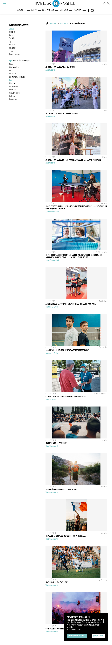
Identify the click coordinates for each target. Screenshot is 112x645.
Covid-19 (12, 73)
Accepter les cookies (76, 635)
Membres (21, 10)
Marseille (64, 23)
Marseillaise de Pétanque (56, 443)
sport (11, 41)
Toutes (11, 28)
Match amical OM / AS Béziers (57, 582)
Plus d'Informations (73, 629)
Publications (48, 10)
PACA (10, 70)
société (12, 38)
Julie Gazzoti (50, 70)
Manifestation (14, 67)
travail (11, 51)
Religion (12, 96)
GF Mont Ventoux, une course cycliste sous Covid (66, 396)
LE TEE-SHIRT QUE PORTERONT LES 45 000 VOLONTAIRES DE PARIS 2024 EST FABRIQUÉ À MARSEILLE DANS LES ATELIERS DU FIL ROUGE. (74, 256)
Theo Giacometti (52, 446)
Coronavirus (13, 86)
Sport (11, 80)
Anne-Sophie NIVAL (53, 211)
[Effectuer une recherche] (104, 3)
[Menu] (5, 3)
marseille (12, 64)
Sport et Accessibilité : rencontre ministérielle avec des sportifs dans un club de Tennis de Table (76, 207)
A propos (64, 10)
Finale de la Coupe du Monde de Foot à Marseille (66, 536)
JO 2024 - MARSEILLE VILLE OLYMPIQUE (60, 67)
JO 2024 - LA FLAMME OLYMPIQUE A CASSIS (62, 113)
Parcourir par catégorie (19, 25)
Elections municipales (17, 77)
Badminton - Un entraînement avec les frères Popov (67, 350)
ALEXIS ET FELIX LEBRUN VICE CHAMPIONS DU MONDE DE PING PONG (71, 304)
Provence (12, 89)
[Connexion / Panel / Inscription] (108, 3)
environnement (14, 54)
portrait (12, 44)
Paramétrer (98, 635)
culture (12, 35)
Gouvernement (14, 93)
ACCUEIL (53, 23)
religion (12, 32)
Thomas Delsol (51, 399)
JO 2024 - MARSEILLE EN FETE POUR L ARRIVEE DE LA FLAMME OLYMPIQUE (73, 160)
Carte (34, 10)
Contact (77, 10)
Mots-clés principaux (21, 60)
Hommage (13, 99)
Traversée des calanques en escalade (61, 489)
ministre (12, 83)
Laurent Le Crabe (52, 306)
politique (12, 48)
